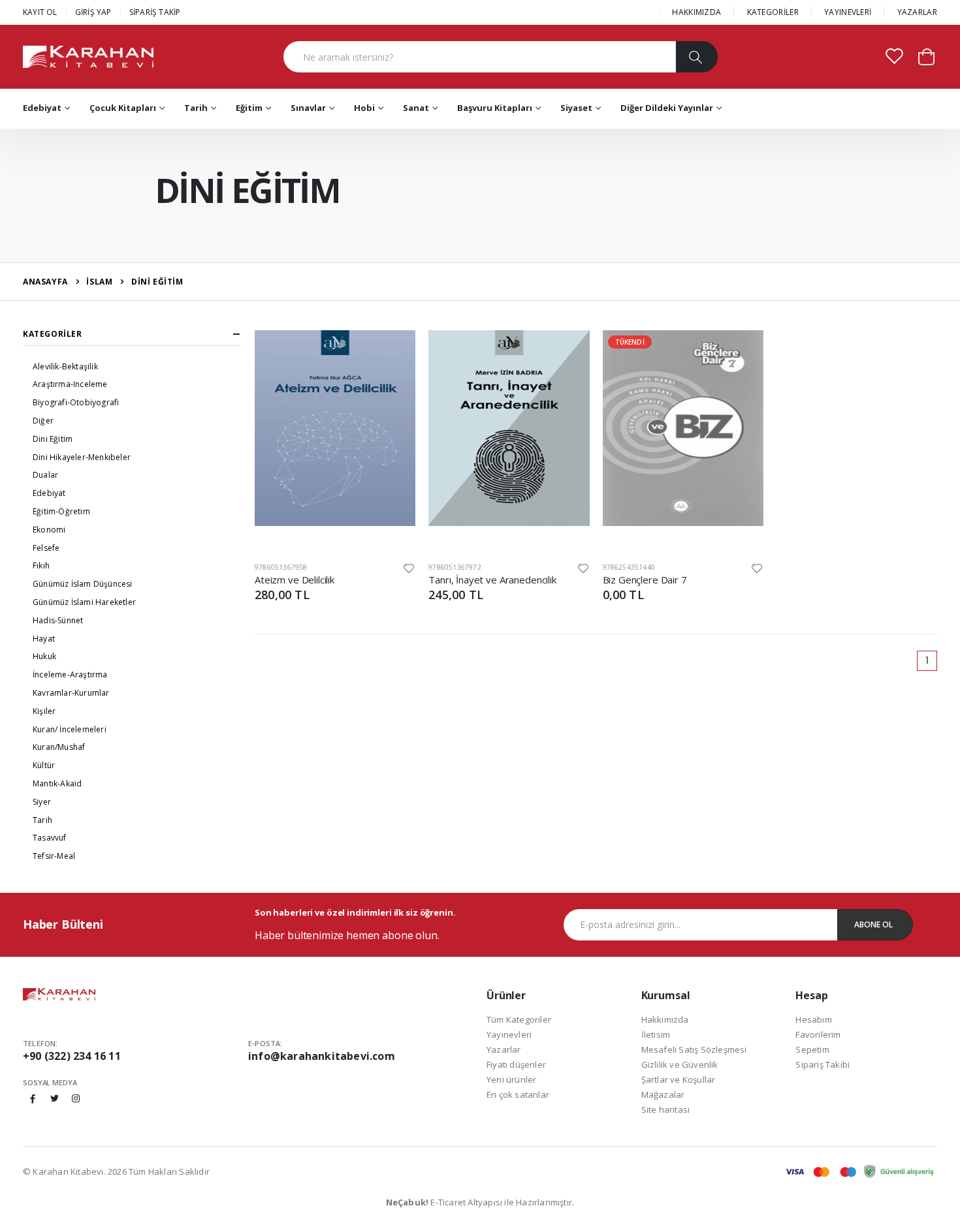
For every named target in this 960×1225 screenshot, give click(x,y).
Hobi (364, 108)
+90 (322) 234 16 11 (72, 1056)
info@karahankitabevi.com (321, 1056)
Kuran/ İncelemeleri (69, 729)
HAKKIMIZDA (696, 12)
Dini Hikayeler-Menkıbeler (82, 457)
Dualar (45, 474)
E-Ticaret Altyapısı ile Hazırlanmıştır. (480, 1202)
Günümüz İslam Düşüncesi (83, 583)
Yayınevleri (509, 1034)
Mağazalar (663, 1094)
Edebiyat (42, 108)
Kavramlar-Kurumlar (71, 692)
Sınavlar (308, 108)
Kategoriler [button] (52, 334)
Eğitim (249, 108)
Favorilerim (817, 1034)
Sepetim (812, 1049)
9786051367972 (454, 567)
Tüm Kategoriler (519, 1019)
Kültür (44, 765)
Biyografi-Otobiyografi (76, 402)
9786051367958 (281, 567)
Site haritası (665, 1109)
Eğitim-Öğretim (61, 511)
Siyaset (576, 108)
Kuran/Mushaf (59, 746)
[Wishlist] (409, 567)
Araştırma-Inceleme (70, 384)
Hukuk (44, 656)
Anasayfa (45, 281)
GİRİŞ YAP (93, 12)
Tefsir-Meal (54, 855)
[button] (926, 56)
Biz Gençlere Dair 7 (645, 579)
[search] (696, 56)
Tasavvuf (50, 837)
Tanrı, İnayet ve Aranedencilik (492, 579)
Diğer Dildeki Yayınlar (666, 108)
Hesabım (813, 1019)
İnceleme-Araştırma (70, 674)
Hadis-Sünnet (58, 620)
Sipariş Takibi (822, 1064)
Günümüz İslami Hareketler (84, 602)
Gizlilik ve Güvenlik (679, 1064)
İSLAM (99, 281)
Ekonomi (49, 529)
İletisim (656, 1034)
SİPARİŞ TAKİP (155, 12)
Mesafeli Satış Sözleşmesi (694, 1049)
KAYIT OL (40, 12)
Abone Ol (873, 924)
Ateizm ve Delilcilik (294, 579)
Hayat (44, 638)
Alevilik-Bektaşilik (65, 366)
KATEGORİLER (773, 12)
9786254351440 (629, 567)
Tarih (196, 108)
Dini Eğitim (52, 438)
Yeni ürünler (511, 1079)
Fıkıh (41, 565)
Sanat (416, 108)
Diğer (43, 420)
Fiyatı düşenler (516, 1064)
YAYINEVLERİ (847, 12)
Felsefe (46, 547)
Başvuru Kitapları (494, 108)
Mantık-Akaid (57, 783)
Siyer (42, 801)
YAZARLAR (917, 12)
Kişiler (44, 711)
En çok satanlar (518, 1094)
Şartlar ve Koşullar (678, 1079)
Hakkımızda (665, 1019)
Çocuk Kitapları (122, 108)
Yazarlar (504, 1049)
